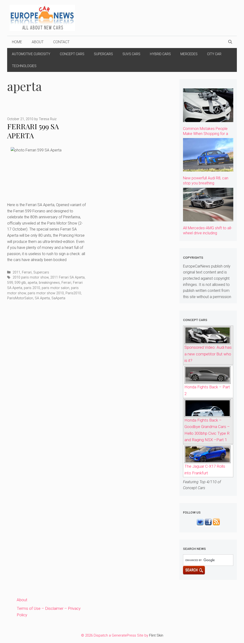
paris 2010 (32, 288)
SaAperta (58, 298)
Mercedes (189, 54)
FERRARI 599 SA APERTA (33, 131)
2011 (16, 272)
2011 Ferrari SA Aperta (67, 277)
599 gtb (20, 283)
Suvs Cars (131, 54)
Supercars (103, 54)
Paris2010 (73, 293)
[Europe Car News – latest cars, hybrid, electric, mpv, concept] (42, 17)
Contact (61, 42)
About (38, 42)
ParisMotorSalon (20, 298)
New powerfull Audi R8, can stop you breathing (205, 180)
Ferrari (27, 272)
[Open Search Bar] (230, 42)
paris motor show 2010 (46, 293)
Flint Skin (156, 635)
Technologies (24, 66)
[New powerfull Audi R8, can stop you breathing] (208, 168)
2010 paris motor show (31, 277)
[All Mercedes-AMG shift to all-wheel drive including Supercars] (208, 217)
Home (17, 42)
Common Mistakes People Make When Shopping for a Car (205, 133)
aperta (32, 283)
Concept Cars (72, 54)
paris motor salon (55, 288)
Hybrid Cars (160, 54)
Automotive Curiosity (31, 54)
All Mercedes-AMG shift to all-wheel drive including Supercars (207, 233)
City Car (214, 54)
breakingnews (49, 283)
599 (10, 283)
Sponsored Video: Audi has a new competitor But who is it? (208, 354)
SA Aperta (42, 298)
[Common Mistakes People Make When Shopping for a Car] (208, 118)
